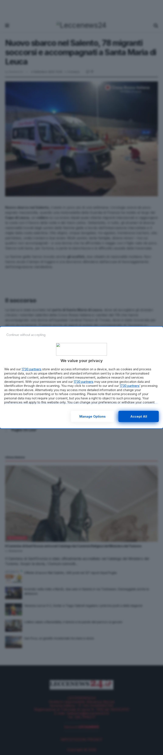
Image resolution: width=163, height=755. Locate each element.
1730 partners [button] (31, 369)
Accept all (138, 416)
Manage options (92, 416)
